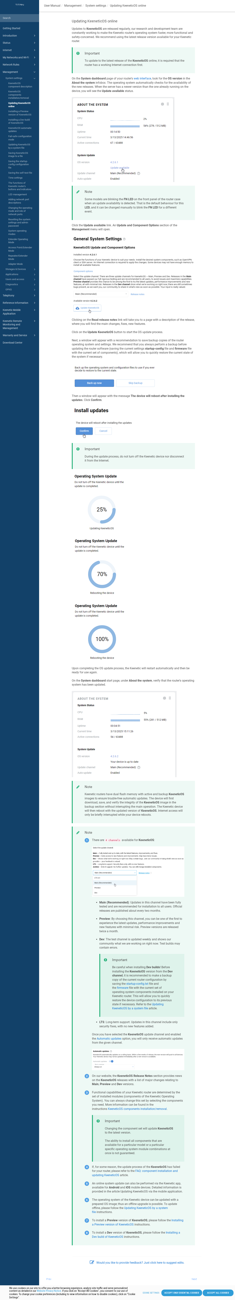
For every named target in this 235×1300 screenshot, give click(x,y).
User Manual (52, 5)
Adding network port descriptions (18, 201)
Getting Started (11, 28)
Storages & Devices (16, 269)
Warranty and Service (15, 335)
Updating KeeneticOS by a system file (19, 146)
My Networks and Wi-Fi (16, 57)
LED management (17, 194)
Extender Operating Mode (18, 241)
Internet (7, 50)
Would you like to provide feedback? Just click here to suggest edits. (140, 1262)
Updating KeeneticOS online (19, 105)
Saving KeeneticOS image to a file (18, 155)
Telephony (8, 295)
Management (10, 71)
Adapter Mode (15, 264)
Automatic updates (109, 1038)
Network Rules (11, 64)
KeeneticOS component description (20, 85)
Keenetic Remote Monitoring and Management (12, 324)
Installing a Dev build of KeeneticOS (19, 121)
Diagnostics (12, 284)
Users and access (15, 279)
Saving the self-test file (20, 172)
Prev (48, 1279)
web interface (142, 78)
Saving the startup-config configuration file (18, 164)
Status (6, 42)
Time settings (15, 177)
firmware (122, 987)
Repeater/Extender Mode (18, 257)
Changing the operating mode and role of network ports (20, 211)
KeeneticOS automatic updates (20, 130)
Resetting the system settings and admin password (19, 222)
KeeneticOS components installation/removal (18, 94)
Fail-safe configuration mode (20, 138)
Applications (12, 274)
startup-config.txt (137, 983)
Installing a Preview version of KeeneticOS (19, 113)
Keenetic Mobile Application (12, 311)
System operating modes (17, 232)
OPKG (9, 289)
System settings (14, 78)
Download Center (12, 342)
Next (194, 1279)
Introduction (10, 35)
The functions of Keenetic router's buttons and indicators (19, 186)
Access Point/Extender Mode (20, 249)
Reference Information (15, 302)
